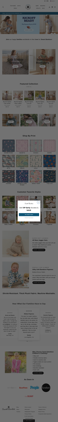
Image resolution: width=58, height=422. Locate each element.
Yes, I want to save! (29, 214)
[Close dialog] (38, 202)
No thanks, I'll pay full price (29, 217)
